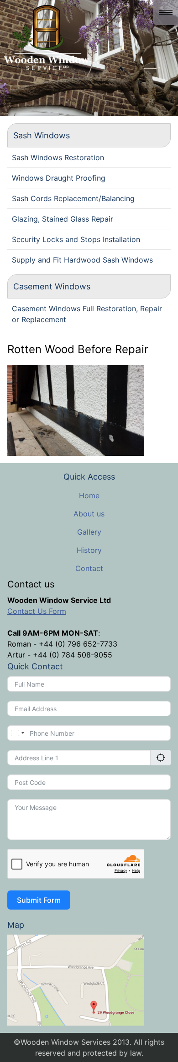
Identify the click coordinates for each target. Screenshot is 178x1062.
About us (89, 513)
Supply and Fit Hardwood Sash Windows (82, 259)
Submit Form (39, 900)
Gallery (89, 531)
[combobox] (17, 733)
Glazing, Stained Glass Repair (62, 218)
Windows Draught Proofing (58, 177)
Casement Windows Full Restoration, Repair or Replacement (87, 314)
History (89, 550)
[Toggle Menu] (165, 12)
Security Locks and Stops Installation (76, 239)
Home (89, 495)
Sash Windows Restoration (58, 157)
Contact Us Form (36, 611)
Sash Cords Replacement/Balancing (73, 198)
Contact (89, 568)
